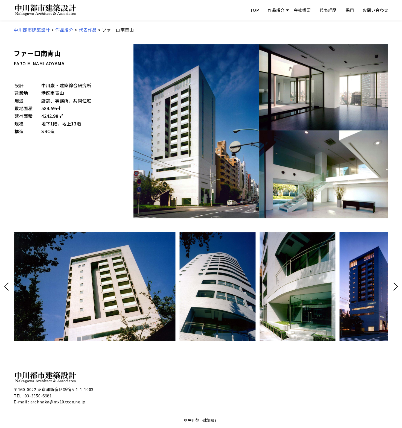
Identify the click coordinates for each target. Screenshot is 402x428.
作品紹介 (276, 10)
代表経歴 (328, 10)
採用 (349, 10)
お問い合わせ (375, 10)
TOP (254, 10)
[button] (6, 287)
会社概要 (302, 10)
